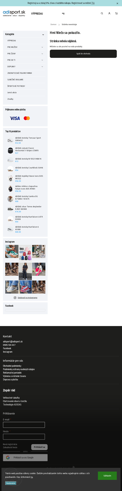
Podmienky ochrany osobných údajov (19, 369)
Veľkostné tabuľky (11, 398)
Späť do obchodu (83, 54)
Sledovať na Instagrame (27, 298)
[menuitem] (38, 13)
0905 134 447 (9, 345)
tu (32, 477)
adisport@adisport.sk (13, 341)
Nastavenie (10, 483)
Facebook (7, 348)
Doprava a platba (10, 379)
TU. (93, 3)
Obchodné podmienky (12, 366)
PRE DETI (11, 60)
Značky (10, 99)
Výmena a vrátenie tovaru (14, 376)
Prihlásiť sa (39, 447)
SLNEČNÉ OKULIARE (15, 79)
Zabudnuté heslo (10, 447)
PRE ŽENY (11, 54)
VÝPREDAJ (11, 40)
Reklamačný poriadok (12, 372)
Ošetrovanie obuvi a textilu (15, 401)
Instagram (7, 352)
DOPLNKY (11, 66)
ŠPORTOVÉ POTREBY (16, 86)
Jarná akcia (12, 92)
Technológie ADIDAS (12, 404)
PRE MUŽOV (12, 47)
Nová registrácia (10, 444)
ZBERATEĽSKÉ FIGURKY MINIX (19, 73)
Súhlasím (107, 476)
